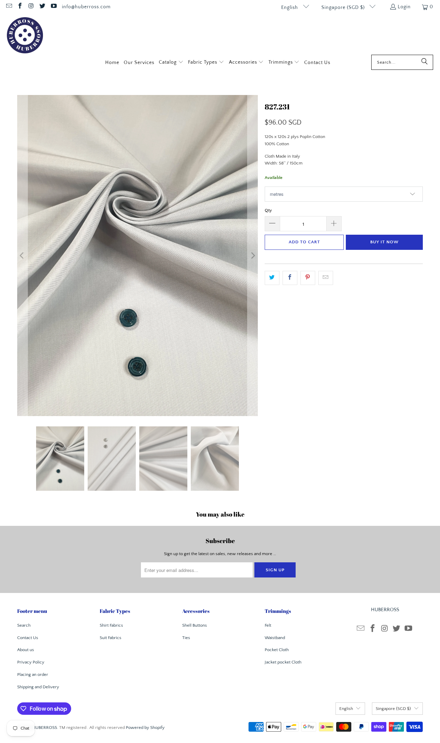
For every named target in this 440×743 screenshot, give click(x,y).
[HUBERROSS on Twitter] (42, 7)
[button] (171, 63)
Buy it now (384, 242)
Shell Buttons (194, 625)
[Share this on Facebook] (290, 278)
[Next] (252, 255)
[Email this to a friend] (325, 278)
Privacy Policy (30, 662)
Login (404, 7)
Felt (268, 625)
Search (24, 625)
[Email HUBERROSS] (8, 7)
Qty (268, 210)
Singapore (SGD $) (343, 7)
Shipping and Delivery (38, 686)
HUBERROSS (44, 727)
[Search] (424, 62)
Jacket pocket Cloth (283, 662)
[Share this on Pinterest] (307, 278)
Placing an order (32, 674)
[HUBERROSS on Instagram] (31, 7)
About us (25, 649)
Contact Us (27, 637)
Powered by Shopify (145, 727)
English (290, 7)
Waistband (275, 637)
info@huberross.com (86, 7)
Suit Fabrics (110, 637)
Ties (186, 637)
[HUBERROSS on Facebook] (19, 7)
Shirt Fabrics (111, 625)
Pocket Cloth (277, 649)
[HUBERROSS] (25, 36)
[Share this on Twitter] (272, 278)
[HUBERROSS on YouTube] (53, 7)
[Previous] (22, 255)
